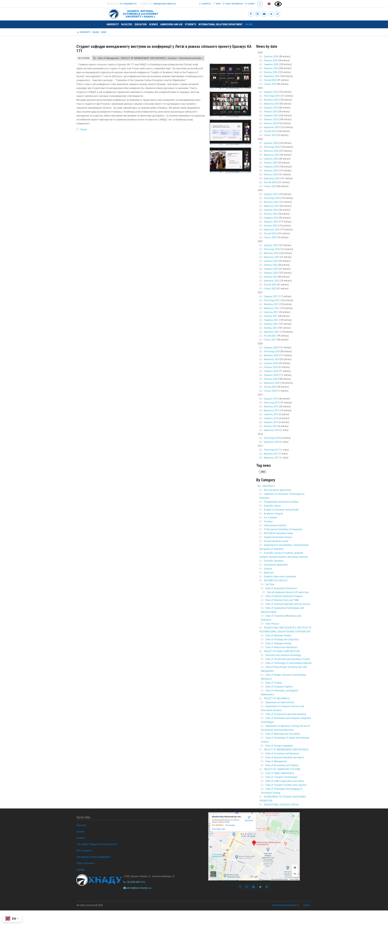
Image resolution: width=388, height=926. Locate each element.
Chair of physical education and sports (284, 757)
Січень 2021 (270, 339)
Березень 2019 (271, 430)
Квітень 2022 (271, 276)
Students (190, 24)
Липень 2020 (271, 367)
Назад (83, 129)
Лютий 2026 (270, 80)
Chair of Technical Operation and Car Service (287, 603)
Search (259, 1)
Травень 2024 (271, 170)
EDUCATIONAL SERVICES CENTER (281, 804)
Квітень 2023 (271, 225)
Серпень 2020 (271, 363)
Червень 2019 (271, 418)
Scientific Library (272, 505)
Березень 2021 (271, 331)
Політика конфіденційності (285, 905)
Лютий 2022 (270, 284)
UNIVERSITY (268, 486)
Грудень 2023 (271, 194)
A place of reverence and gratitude (281, 509)
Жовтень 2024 (271, 150)
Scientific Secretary (273, 560)
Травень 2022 (271, 272)
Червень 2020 (271, 371)
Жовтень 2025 (271, 99)
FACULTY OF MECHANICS (276, 698)
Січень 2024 (270, 186)
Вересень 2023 (271, 205)
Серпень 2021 (271, 312)
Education (141, 24)
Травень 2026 (271, 68)
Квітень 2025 (271, 123)
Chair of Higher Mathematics (279, 773)
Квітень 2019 (271, 426)
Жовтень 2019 (271, 406)
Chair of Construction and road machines (285, 714)
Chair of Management (276, 761)
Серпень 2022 (271, 260)
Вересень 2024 (271, 154)
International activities (275, 525)
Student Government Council (278, 537)
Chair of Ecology (273, 682)
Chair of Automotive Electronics (281, 588)
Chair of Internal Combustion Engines (284, 596)
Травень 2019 (271, 422)
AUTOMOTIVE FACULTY (276, 580)
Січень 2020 (270, 390)
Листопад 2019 (272, 402)
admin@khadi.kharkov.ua (164, 4)
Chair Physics (272, 623)
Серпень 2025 (271, 107)
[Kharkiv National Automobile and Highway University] (134, 13)
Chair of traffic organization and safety (284, 780)
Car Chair (269, 584)
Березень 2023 (271, 229)
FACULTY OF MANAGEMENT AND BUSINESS (286, 749)
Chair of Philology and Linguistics (282, 639)
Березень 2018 (271, 441)
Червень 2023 (271, 217)
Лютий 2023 (270, 233)
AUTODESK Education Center (278, 533)
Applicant (268, 572)
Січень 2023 (270, 237)
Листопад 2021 (272, 300)
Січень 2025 (270, 135)
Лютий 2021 (270, 335)
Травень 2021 (271, 323)
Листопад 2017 (272, 449)
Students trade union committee (280, 576)
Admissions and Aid (171, 24)
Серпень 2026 (271, 56)
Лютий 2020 (270, 386)
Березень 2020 (271, 382)
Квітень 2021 (271, 327)
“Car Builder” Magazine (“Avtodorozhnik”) (96, 844)
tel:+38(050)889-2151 (128, 4)
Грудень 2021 (271, 296)
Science (153, 24)
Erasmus (268, 521)
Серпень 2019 (271, 414)
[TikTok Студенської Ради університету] (277, 14)
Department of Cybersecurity (279, 702)
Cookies (306, 905)
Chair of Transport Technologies (281, 777)
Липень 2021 (271, 315)
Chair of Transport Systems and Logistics (286, 784)
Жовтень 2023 (271, 201)
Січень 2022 (270, 288)
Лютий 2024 (270, 182)
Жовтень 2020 (271, 355)
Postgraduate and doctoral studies (281, 501)
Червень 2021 (271, 319)
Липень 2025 (271, 111)
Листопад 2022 (272, 249)
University (206, 4)
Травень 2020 (271, 374)
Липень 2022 (271, 264)
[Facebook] (250, 14)
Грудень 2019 (271, 398)
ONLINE (249, 24)
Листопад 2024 (272, 146)
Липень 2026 (271, 60)
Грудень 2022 (271, 245)
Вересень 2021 (271, 308)
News (218, 4)
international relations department (221, 24)
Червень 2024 (271, 166)
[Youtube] (264, 14)
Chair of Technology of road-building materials (288, 662)
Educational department (276, 564)
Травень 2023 (271, 221)
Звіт (263, 472)
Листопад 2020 (272, 351)
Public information (234, 4)
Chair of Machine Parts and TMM (282, 600)
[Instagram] (257, 14)
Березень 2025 (271, 127)
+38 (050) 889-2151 (135, 881)
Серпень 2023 (271, 209)
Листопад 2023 (272, 198)
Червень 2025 (271, 115)
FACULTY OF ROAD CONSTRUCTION (282, 651)
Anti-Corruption (84, 850)
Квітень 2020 (271, 378)
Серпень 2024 (271, 158)
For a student (270, 517)
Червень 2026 (271, 64)
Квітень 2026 (271, 72)
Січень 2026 (270, 83)
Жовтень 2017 (271, 453)
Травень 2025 (271, 119)
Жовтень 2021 (271, 304)
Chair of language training (278, 643)
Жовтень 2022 (271, 253)
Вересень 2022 (271, 256)
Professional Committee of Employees (283, 529)
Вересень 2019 (271, 410)
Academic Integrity (273, 513)
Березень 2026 (271, 76)
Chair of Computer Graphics (279, 686)
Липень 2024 (271, 162)
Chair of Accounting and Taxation (282, 765)
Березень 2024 (271, 178)
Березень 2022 (271, 280)
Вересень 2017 (271, 457)
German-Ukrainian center (276, 541)
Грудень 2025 (271, 91)
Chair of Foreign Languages (279, 745)
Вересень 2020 (271, 359)
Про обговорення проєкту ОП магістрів (288, 592)
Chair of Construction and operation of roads (287, 659)
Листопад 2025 (272, 95)
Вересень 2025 (271, 103)
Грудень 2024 (271, 142)
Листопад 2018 (272, 437)
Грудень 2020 (271, 347)
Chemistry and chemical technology (283, 655)
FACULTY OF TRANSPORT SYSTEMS (282, 769)
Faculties (126, 24)
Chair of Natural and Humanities (281, 647)
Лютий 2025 (270, 131)
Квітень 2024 (271, 174)
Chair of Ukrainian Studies (278, 635)
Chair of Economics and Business (282, 753)
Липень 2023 (271, 213)
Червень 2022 (271, 268)
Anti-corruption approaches (277, 489)
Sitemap (251, 4)
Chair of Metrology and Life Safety (282, 733)
